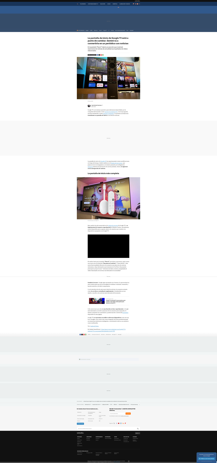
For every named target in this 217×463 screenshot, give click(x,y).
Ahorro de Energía (80, 418)
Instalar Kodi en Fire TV (96, 404)
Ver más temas (80, 423)
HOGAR (108, 4)
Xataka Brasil (79, 454)
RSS (123, 423)
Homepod (131, 30)
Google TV (105, 30)
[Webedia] (137, 1)
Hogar (100, 412)
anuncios (90, 166)
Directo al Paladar (108, 438)
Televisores (109, 334)
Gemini (100, 30)
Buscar (138, 429)
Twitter (139, 4)
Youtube (137, 4)
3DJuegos (88, 438)
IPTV (111, 404)
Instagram (135, 4)
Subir (137, 433)
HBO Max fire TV (88, 404)
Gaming (112, 30)
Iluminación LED (91, 418)
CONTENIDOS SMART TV (93, 4)
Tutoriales (90, 415)
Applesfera (79, 441)
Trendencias (126, 438)
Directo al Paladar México (108, 453)
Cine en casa (90, 420)
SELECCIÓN (102, 4)
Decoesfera (126, 440)
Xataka (78, 438)
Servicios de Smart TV (96, 334)
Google (120, 334)
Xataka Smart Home (79, 444)
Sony (127, 30)
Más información (117, 461)
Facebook (97, 55)
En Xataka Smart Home (109, 298)
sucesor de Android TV (111, 111)
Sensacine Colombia (97, 455)
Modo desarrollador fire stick (124, 404)
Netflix (91, 30)
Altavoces (96, 30)
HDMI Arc (115, 404)
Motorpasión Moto (117, 440)
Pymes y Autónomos (135, 440)
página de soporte (113, 225)
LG (108, 30)
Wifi (99, 420)
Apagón (87, 30)
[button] (97, 105)
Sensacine (97, 438)
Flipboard (133, 4)
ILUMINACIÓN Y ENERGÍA (125, 4)
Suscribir (128, 413)
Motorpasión (116, 438)
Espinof (97, 440)
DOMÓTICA (115, 4)
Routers (78, 420)
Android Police (94, 326)
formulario (125, 312)
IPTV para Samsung (134, 404)
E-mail (103, 55)
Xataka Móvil (79, 440)
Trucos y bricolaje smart (102, 416)
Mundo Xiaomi (79, 445)
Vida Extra (88, 440)
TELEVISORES (83, 4)
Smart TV (100, 418)
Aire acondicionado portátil (120, 30)
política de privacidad (125, 415)
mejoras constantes (108, 113)
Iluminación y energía (81, 415)
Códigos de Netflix (105, 404)
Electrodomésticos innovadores (91, 413)
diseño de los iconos (116, 163)
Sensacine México (99, 452)
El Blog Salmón (135, 438)
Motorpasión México (116, 453)
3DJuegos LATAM (89, 452)
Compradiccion (126, 441)
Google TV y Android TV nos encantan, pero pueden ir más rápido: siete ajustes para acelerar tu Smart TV (115, 302)
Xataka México (79, 452)
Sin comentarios (92, 54)
